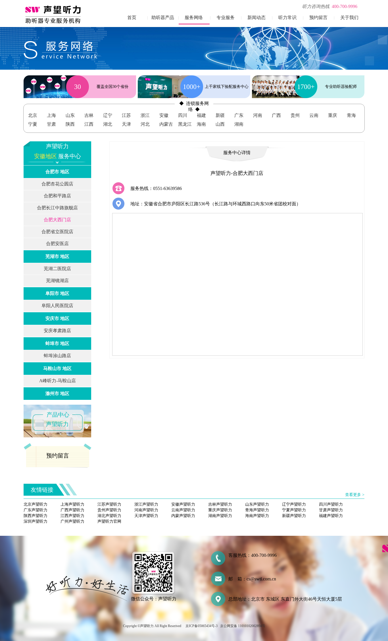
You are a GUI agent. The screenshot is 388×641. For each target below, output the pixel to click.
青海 (351, 115)
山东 (70, 115)
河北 (145, 124)
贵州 (295, 115)
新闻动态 (256, 17)
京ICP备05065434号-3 (201, 626)
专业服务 (225, 17)
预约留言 (318, 17)
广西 (276, 115)
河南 (257, 115)
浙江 (145, 115)
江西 (88, 124)
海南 (201, 124)
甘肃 (51, 124)
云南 (313, 115)
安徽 (163, 115)
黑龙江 (185, 124)
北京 (32, 115)
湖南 (238, 124)
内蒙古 (166, 124)
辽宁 (107, 115)
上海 (51, 115)
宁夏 (32, 124)
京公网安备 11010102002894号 (242, 626)
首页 (131, 17)
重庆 (332, 115)
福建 (201, 115)
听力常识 (287, 17)
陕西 (70, 124)
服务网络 (194, 17)
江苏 (126, 115)
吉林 (88, 115)
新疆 (220, 115)
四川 (182, 115)
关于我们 (349, 17)
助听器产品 (162, 17)
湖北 (107, 124)
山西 (220, 124)
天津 (126, 124)
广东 (238, 115)
